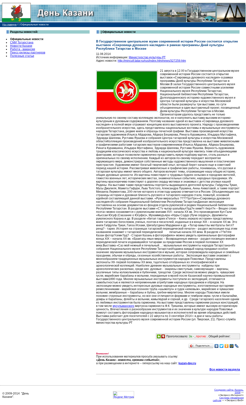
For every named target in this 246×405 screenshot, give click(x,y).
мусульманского (123, 306)
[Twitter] (221, 346)
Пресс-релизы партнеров (27, 52)
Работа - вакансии (22, 49)
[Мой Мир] (231, 346)
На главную (9, 24)
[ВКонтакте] (216, 346)
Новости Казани (21, 46)
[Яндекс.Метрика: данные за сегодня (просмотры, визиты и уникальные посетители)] (123, 395)
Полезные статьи (22, 56)
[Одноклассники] (226, 346)
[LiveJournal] (236, 346)
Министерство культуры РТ (147, 57)
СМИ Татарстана (21, 42)
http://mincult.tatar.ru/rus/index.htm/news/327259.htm (152, 60)
